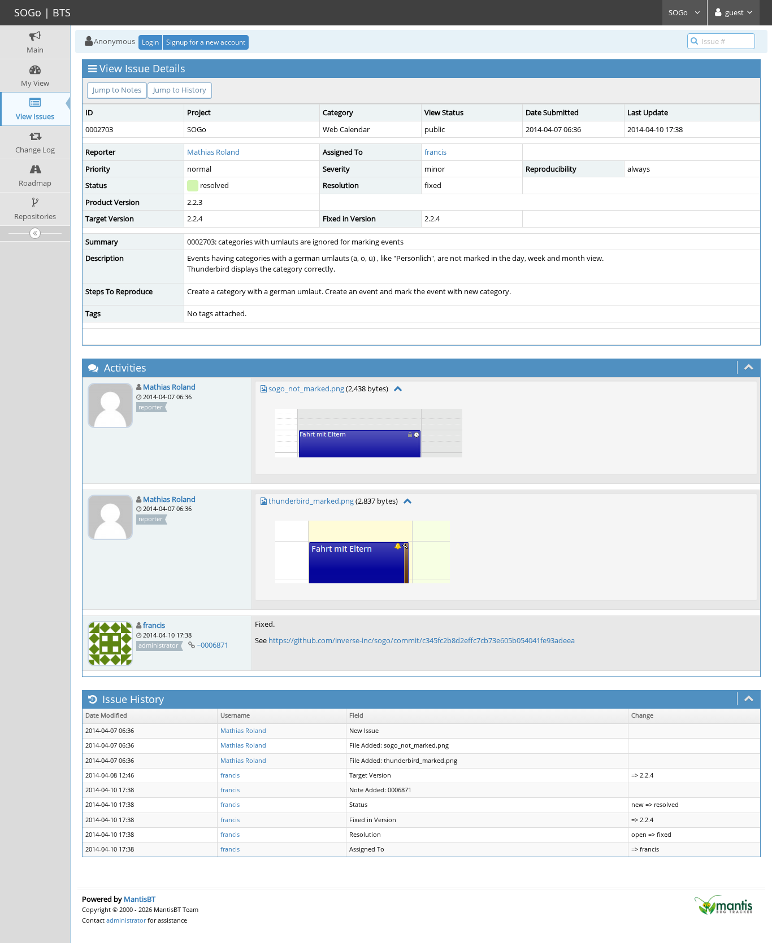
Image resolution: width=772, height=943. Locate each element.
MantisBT (139, 899)
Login (150, 42)
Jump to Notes (117, 90)
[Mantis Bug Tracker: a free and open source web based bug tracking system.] (723, 904)
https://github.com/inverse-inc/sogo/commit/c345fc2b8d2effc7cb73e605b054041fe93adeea (421, 640)
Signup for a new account (205, 42)
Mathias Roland (213, 152)
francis (435, 152)
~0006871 (212, 645)
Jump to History (179, 90)
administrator (126, 920)
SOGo (679, 12)
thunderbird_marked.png (311, 501)
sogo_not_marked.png (306, 388)
